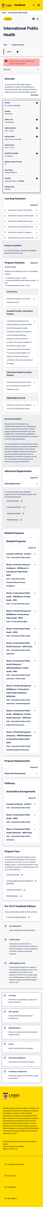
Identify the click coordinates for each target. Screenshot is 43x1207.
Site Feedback (12, 1198)
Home (4, 13)
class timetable (17, 439)
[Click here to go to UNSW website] (6, 6)
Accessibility (11, 1187)
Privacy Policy (12, 1176)
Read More (34, 95)
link (21, 253)
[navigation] (14, 501)
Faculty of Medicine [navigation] (14, 105)
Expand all (34, 205)
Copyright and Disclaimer (15, 1164)
